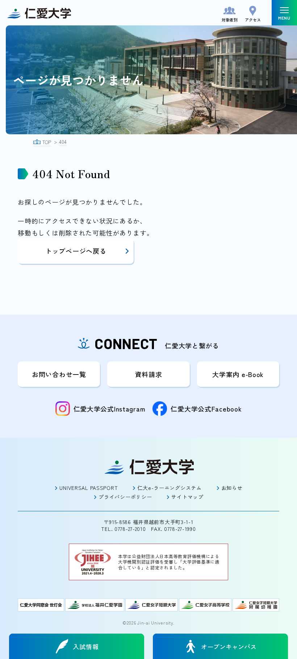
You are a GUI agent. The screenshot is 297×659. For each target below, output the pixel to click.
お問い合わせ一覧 (59, 374)
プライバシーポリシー (125, 496)
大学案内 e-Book (238, 374)
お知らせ (232, 487)
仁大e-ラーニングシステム (169, 487)
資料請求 (148, 374)
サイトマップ (187, 496)
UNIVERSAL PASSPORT (88, 487)
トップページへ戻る (75, 250)
